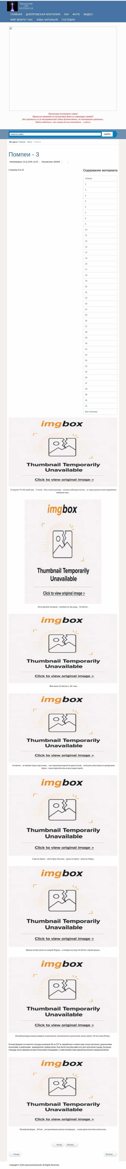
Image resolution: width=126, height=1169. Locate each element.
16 (86, 264)
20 (86, 287)
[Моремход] (20, 5)
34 (86, 366)
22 (86, 298)
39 (86, 395)
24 (86, 309)
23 (86, 304)
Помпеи (88, 178)
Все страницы (91, 412)
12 (86, 241)
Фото (30, 142)
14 (86, 252)
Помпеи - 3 (24, 154)
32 (86, 355)
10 (86, 230)
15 (86, 258)
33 (86, 360)
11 (86, 235)
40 (86, 400)
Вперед (70, 1145)
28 (86, 332)
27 (86, 326)
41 (86, 406)
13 (86, 247)
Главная (22, 142)
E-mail (71, 162)
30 (86, 343)
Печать (64, 162)
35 (86, 372)
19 (86, 281)
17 (86, 269)
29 (86, 338)
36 (86, 378)
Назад (59, 1145)
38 (86, 389)
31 (86, 349)
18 (86, 275)
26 (86, 321)
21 (86, 292)
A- (116, 147)
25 (86, 315)
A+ (110, 147)
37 (86, 383)
